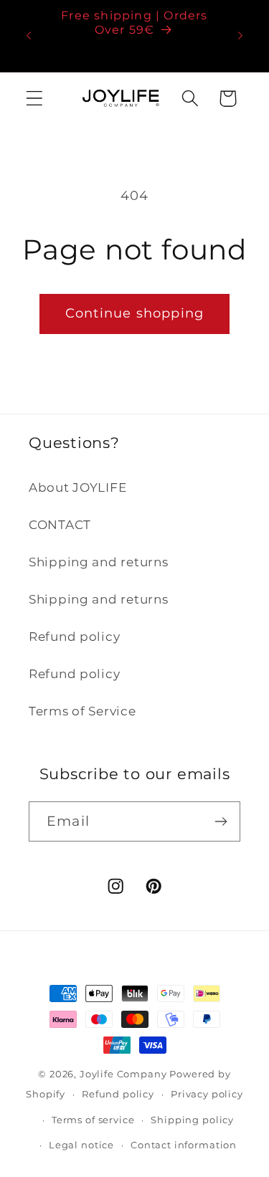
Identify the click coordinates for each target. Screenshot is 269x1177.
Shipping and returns (98, 562)
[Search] (190, 99)
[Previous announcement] (28, 36)
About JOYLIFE (77, 487)
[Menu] (35, 99)
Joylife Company (123, 1074)
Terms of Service (82, 711)
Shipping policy (192, 1119)
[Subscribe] (221, 821)
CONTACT (60, 525)
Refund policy (74, 636)
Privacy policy (207, 1094)
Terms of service (93, 1119)
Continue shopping (134, 313)
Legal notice (81, 1144)
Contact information (184, 1144)
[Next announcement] (240, 36)
